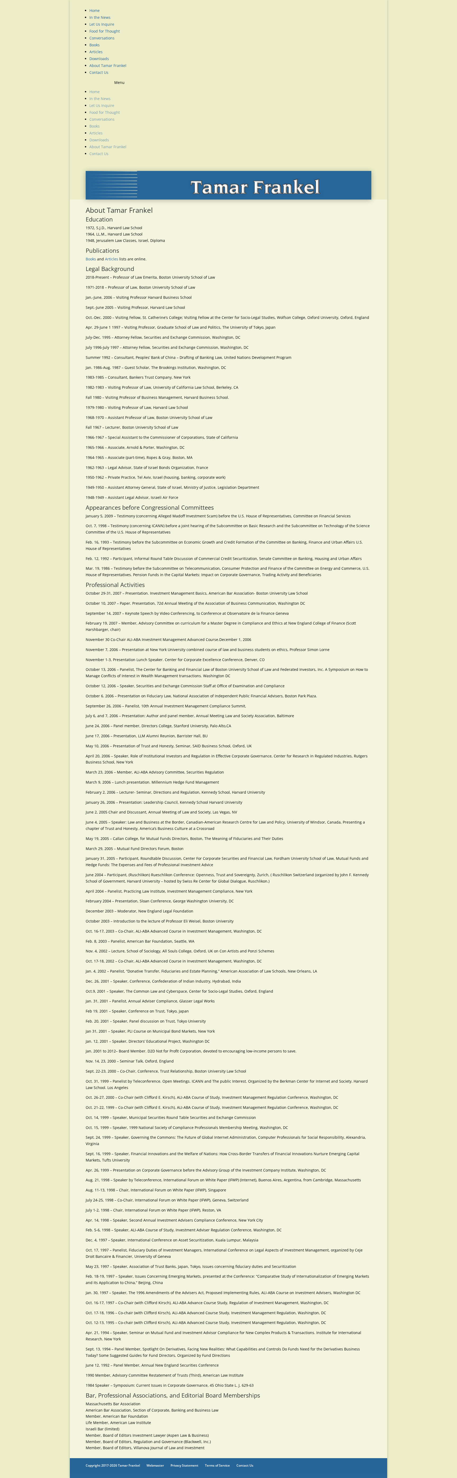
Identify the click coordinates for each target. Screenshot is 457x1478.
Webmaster (155, 1465)
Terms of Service (217, 1465)
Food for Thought (104, 31)
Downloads (99, 58)
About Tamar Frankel (107, 65)
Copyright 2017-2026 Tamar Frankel (113, 1465)
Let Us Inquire (101, 24)
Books (94, 44)
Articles (96, 51)
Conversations (102, 37)
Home (94, 10)
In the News (100, 17)
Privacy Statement (184, 1465)
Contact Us (98, 72)
